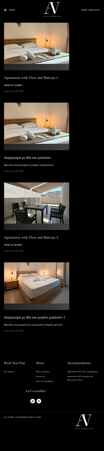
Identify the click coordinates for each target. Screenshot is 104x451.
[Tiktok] (32, 401)
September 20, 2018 (13, 91)
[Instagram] (39, 401)
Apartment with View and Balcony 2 (31, 237)
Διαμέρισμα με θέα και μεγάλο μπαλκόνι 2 (34, 317)
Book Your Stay (91, 10)
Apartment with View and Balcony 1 (31, 77)
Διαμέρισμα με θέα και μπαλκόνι (27, 157)
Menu (12, 10)
